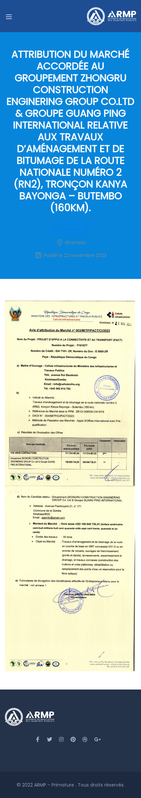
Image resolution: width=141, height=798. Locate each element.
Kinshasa (75, 242)
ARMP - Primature (54, 785)
